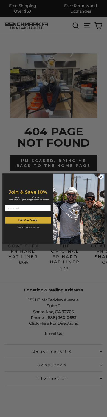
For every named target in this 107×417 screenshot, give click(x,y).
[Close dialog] (101, 177)
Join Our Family (28, 219)
